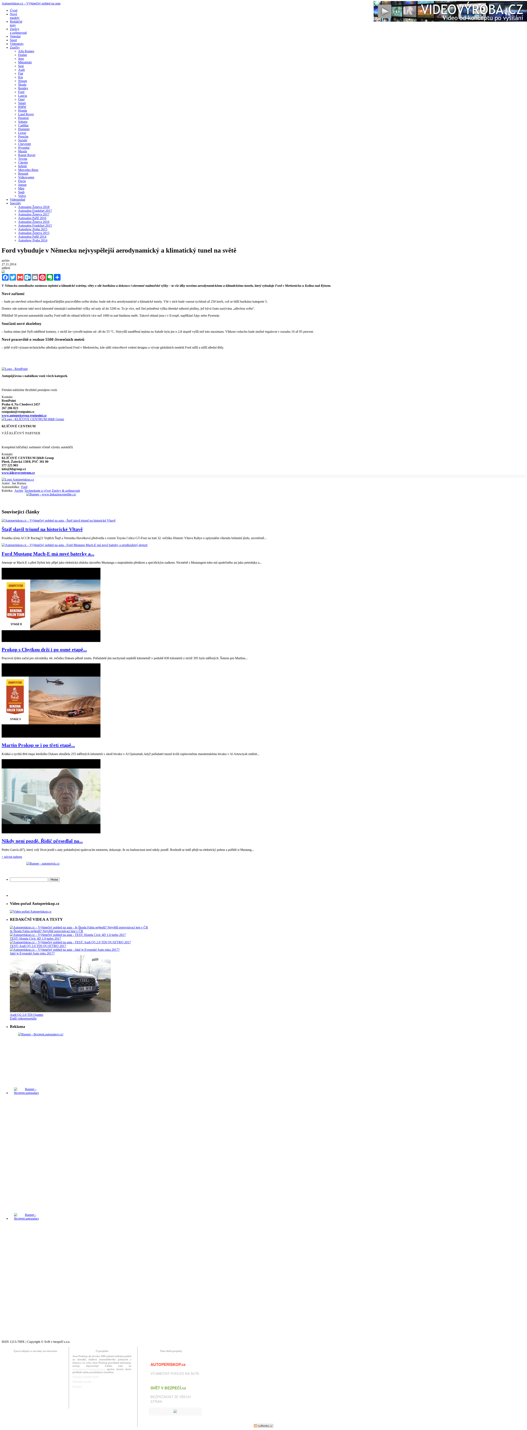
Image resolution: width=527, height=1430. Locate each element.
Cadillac (23, 125)
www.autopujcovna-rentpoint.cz (24, 415)
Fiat (20, 73)
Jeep (21, 58)
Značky (15, 47)
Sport (13, 40)
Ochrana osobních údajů (85, 1376)
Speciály (15, 203)
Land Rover (26, 114)
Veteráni (15, 36)
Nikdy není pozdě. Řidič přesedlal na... (42, 841)
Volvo (22, 196)
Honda (22, 110)
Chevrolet (24, 144)
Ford (21, 92)
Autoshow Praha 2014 (32, 240)
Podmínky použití (81, 1381)
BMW (22, 107)
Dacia (22, 181)
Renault (23, 173)
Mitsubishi (25, 62)
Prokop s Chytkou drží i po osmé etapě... (44, 649)
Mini (21, 188)
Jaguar (22, 184)
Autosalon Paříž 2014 (32, 236)
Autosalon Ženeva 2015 (33, 233)
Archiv (18, 490)
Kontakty (77, 1386)
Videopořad (17, 199)
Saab (21, 192)
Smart (22, 103)
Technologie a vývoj (37, 490)
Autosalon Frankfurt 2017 (35, 210)
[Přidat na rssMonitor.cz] (263, 1426)
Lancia (22, 95)
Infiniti (22, 166)
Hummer (24, 129)
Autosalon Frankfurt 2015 (35, 225)
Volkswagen (26, 177)
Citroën (23, 162)
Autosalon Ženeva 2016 (33, 222)
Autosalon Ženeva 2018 (33, 207)
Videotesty (17, 44)
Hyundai (23, 147)
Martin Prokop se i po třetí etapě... (38, 745)
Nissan (22, 81)
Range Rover (26, 155)
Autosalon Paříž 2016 (32, 218)
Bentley (23, 88)
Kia (20, 77)
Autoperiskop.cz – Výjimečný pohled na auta (31, 3)
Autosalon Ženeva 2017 (33, 214)
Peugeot (23, 118)
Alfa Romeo (26, 51)
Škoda (22, 84)
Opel (21, 99)
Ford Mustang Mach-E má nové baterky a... (48, 553)
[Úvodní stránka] (18, 479)
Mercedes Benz (28, 170)
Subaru (22, 121)
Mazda (22, 151)
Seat (21, 66)
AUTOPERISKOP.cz (167, 1364)
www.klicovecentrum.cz (18, 472)
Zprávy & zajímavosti (66, 490)
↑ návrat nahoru (12, 856)
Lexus (22, 133)
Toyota (22, 158)
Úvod (13, 10)
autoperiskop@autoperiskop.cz (88, 1369)
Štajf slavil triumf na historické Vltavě (42, 529)
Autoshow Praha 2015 (32, 229)
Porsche (23, 136)
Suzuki (22, 140)
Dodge (22, 55)
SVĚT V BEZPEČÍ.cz (168, 1388)
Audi (21, 69)
